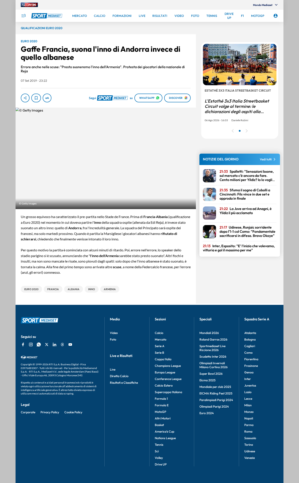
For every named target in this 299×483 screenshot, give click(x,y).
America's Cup (164, 431)
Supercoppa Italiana (168, 392)
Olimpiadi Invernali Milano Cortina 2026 (213, 365)
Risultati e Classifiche (124, 383)
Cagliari (249, 346)
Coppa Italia (163, 359)
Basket (159, 425)
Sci (157, 451)
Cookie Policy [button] (73, 412)
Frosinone (251, 366)
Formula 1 (161, 399)
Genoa (248, 372)
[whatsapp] (39, 344)
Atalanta (250, 333)
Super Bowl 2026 (211, 374)
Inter (247, 379)
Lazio (248, 392)
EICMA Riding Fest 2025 (215, 393)
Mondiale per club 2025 (215, 387)
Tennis (159, 445)
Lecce (248, 399)
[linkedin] (54, 344)
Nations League (165, 438)
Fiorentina (251, 359)
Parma (248, 425)
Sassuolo (250, 438)
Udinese (249, 451)
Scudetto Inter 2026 (212, 357)
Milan (248, 405)
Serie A (159, 346)
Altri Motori (163, 418)
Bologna (250, 339)
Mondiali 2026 (209, 333)
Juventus (250, 385)
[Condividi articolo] (25, 98)
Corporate (28, 412)
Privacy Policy (49, 412)
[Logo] (47, 15)
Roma (248, 431)
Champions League (168, 366)
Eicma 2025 (207, 380)
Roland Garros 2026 (213, 339)
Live (112, 369)
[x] (46, 344)
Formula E (162, 405)
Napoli (248, 418)
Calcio (159, 333)
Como (248, 353)
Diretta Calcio (119, 376)
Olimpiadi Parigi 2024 (214, 406)
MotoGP (160, 412)
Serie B (159, 353)
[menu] (23, 15)
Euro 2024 (206, 413)
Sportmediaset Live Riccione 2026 (212, 348)
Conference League (168, 379)
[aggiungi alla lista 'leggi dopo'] (36, 98)
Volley (159, 458)
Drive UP (161, 464)
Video (114, 333)
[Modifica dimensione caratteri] (47, 98)
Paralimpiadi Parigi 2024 (216, 400)
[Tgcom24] (29, 5)
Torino (248, 445)
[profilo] (275, 15)
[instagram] (31, 344)
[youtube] (70, 344)
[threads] (62, 344)
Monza (248, 412)
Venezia (249, 458)
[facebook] (23, 344)
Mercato (160, 339)
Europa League (165, 372)
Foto (113, 339)
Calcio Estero (164, 385)
